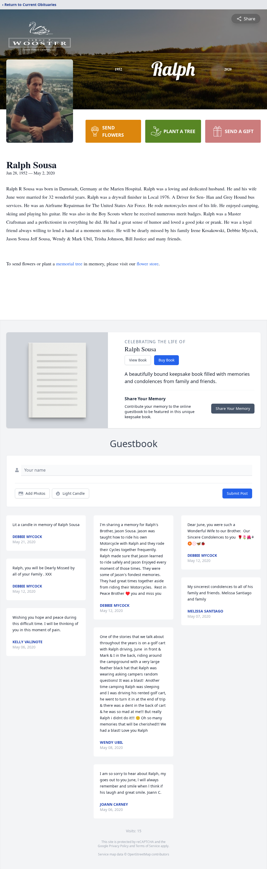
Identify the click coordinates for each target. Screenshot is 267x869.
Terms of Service (148, 846)
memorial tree (69, 263)
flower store (148, 263)
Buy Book (166, 360)
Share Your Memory (233, 408)
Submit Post (237, 493)
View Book (138, 360)
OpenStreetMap (139, 854)
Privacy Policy (119, 846)
